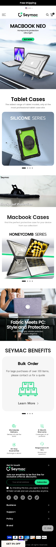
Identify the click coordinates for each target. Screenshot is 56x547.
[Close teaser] (26, 539)
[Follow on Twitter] (16, 497)
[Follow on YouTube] (30, 497)
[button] (13, 543)
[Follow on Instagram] (23, 497)
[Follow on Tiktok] (37, 497)
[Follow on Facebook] (9, 497)
